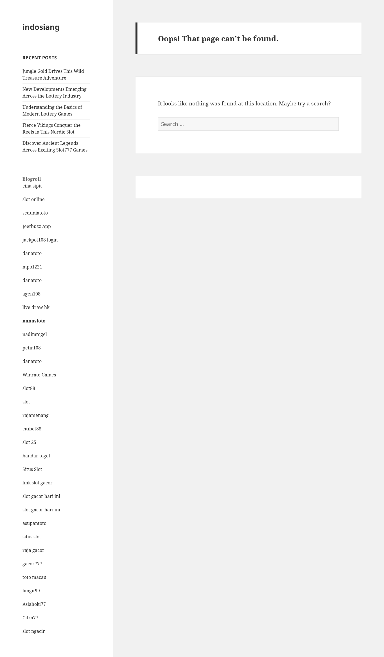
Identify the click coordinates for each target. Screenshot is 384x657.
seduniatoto (35, 213)
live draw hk (35, 307)
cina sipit (32, 186)
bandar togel (36, 456)
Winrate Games (39, 375)
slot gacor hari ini (41, 496)
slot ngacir (33, 631)
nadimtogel (34, 334)
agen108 (31, 294)
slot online (33, 199)
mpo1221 (32, 267)
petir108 (31, 348)
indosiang (41, 27)
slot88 (28, 388)
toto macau (34, 577)
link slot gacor (37, 483)
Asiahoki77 (34, 604)
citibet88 (31, 429)
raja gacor (33, 550)
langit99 (31, 591)
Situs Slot (32, 469)
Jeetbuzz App (36, 226)
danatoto (32, 253)
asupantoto (34, 523)
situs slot (31, 537)
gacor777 (32, 564)
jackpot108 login (40, 240)
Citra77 (30, 618)
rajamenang (35, 415)
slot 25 (29, 442)
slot (26, 402)
